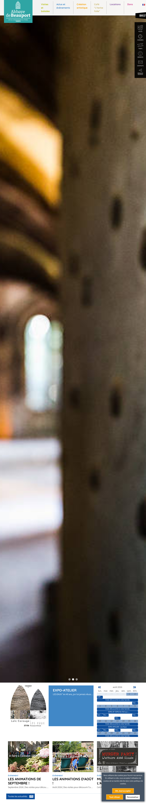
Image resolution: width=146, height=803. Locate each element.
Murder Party (108, 715)
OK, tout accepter (123, 790)
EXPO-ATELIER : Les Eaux (117, 727)
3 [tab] (77, 679)
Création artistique (82, 6)
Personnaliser (132, 797)
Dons (130, 4)
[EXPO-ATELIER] (28, 705)
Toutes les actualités (18, 796)
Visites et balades (45, 8)
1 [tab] (69, 679)
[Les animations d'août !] (73, 756)
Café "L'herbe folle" (98, 8)
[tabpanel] (73, 341)
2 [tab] (73, 679)
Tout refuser (114, 797)
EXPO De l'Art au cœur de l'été (126, 712)
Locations (115, 4)
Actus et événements (63, 6)
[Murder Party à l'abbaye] (117, 756)
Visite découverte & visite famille (117, 700)
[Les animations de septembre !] (28, 756)
